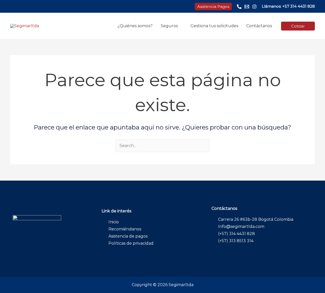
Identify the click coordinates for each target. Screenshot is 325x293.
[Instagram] (254, 6)
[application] (180, 25)
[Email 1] (247, 6)
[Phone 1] (239, 6)
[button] (213, 6)
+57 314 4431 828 (298, 6)
